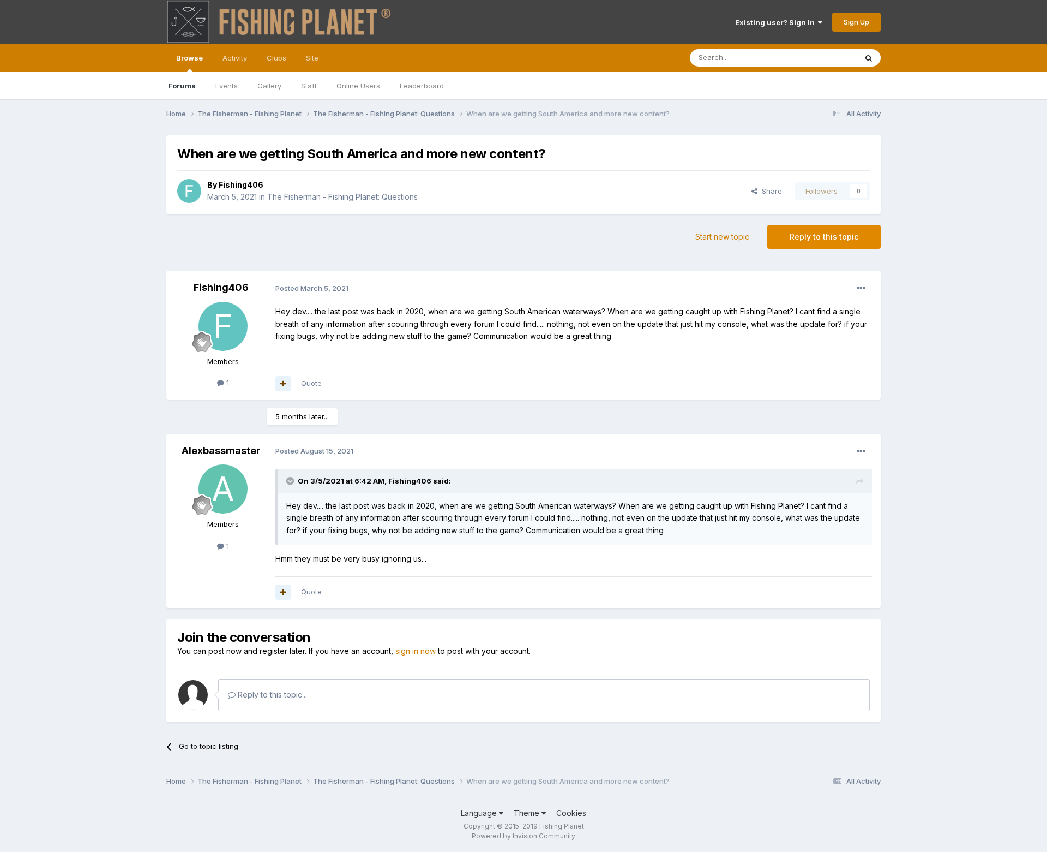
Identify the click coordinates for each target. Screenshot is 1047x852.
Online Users (358, 85)
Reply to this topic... (271, 694)
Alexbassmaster (221, 450)
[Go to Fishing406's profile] (189, 191)
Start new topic (722, 236)
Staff (309, 85)
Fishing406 (241, 184)
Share (769, 191)
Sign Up (856, 21)
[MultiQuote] (283, 383)
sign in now (415, 651)
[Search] (869, 58)
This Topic (825, 57)
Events (226, 85)
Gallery (269, 85)
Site (312, 57)
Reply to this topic (824, 236)
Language (480, 813)
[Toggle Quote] (291, 480)
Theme (527, 813)
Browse (189, 57)
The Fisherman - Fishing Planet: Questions (342, 196)
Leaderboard (422, 85)
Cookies (571, 813)
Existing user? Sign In (776, 22)
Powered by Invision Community (523, 836)
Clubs (276, 57)
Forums (182, 85)
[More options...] (861, 288)
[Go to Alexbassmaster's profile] (223, 489)
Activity (234, 57)
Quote (311, 383)
